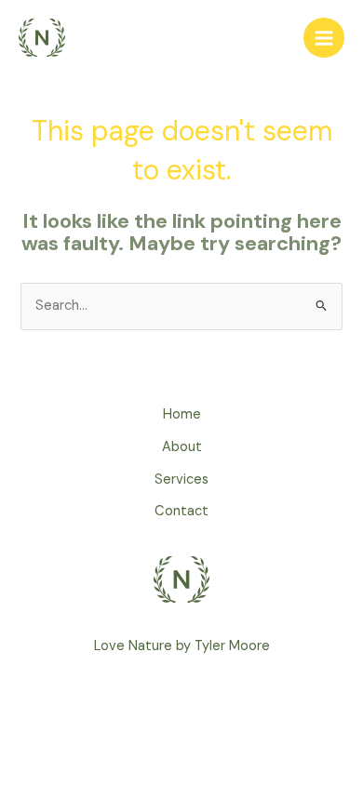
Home (182, 414)
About (182, 447)
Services (181, 479)
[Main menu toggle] (323, 38)
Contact (181, 511)
